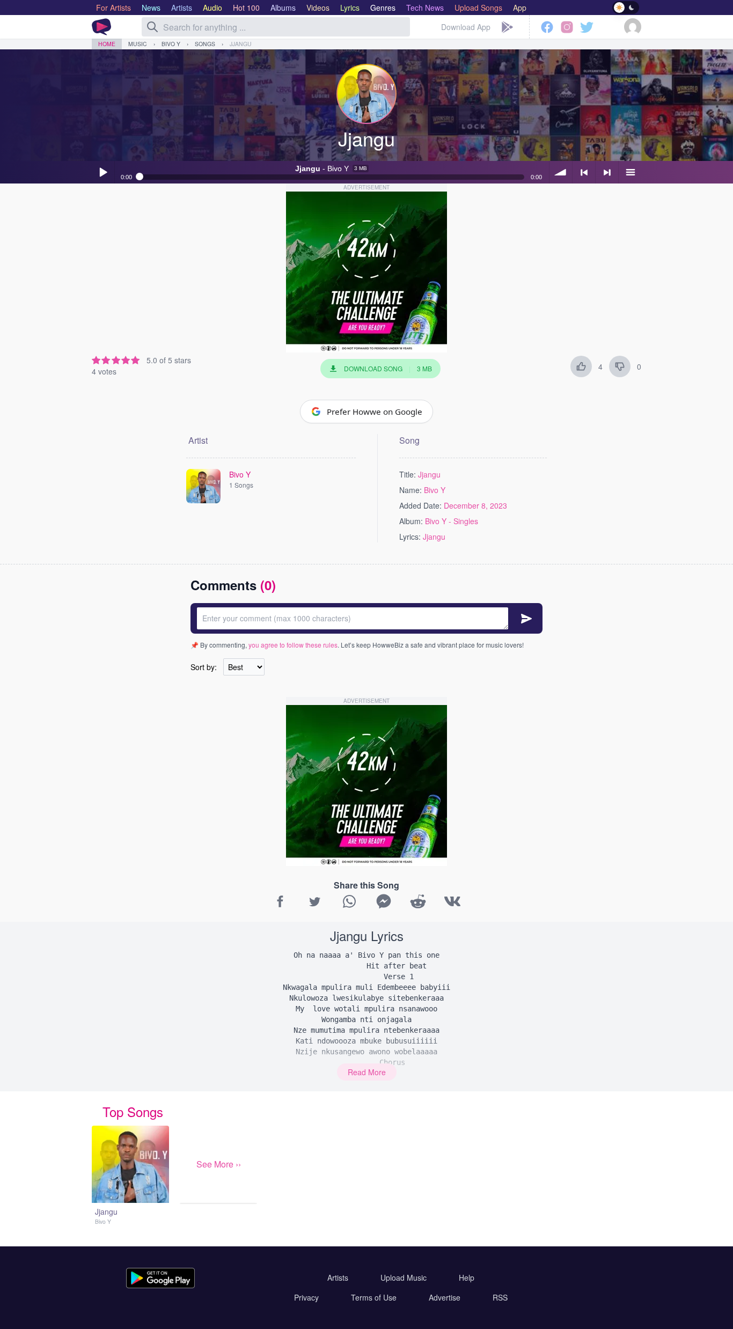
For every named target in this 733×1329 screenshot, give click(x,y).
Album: (411, 521)
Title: (407, 474)
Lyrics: (410, 536)
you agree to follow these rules (293, 644)
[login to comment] (366, 618)
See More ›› (218, 1164)
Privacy (306, 1297)
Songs (205, 44)
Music (137, 44)
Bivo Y (171, 44)
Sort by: (203, 667)
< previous (584, 172)
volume (560, 172)
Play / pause (103, 172)
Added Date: (420, 505)
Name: (410, 489)
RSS (500, 1297)
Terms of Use (374, 1297)
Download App (465, 26)
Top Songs (132, 1111)
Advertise (444, 1297)
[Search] (152, 26)
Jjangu (241, 44)
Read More (367, 1072)
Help (466, 1277)
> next (607, 172)
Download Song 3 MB (388, 368)
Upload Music (403, 1277)
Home (106, 44)
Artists (337, 1277)
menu (630, 172)
